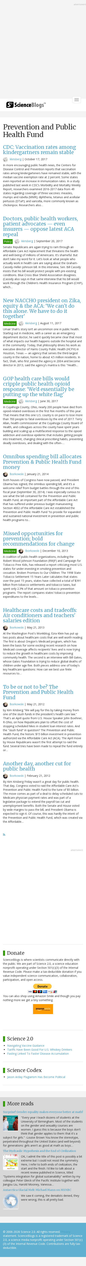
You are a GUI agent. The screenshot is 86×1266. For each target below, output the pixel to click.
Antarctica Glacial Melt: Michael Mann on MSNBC (37, 1190)
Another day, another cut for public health (37, 766)
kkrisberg (15, 159)
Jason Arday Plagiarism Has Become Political (36, 1077)
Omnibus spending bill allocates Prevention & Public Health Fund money (42, 461)
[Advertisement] (43, 50)
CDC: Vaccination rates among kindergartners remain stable (39, 149)
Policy (8, 241)
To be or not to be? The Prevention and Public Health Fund (38, 692)
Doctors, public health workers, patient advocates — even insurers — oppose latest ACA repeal (40, 227)
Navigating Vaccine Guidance (25, 1045)
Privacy (65, 1232)
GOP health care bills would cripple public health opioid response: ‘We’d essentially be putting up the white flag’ (38, 387)
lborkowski (17, 474)
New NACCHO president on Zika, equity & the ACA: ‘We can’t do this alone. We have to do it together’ (42, 308)
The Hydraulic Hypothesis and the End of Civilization (39, 1151)
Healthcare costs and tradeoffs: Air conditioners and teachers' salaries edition (40, 615)
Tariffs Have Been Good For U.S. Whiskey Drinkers (39, 1049)
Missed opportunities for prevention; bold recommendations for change (38, 538)
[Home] (26, 106)
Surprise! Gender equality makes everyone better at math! (43, 1112)
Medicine (10, 323)
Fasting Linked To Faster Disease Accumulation (38, 1053)
